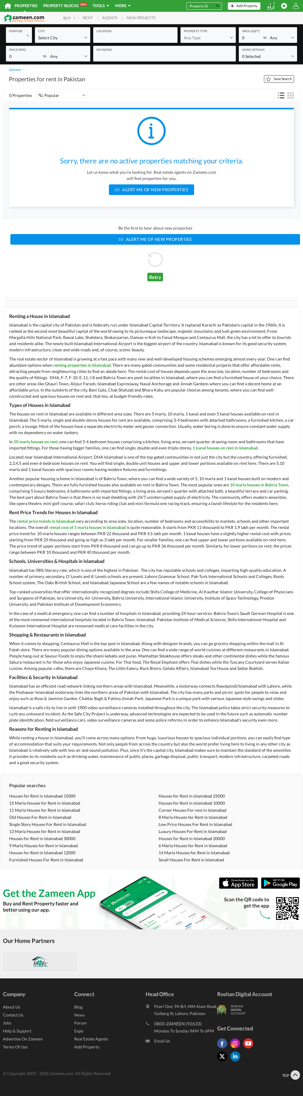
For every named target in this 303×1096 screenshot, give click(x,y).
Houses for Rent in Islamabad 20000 (192, 838)
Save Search (283, 79)
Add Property (86, 1046)
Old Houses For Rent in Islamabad (40, 817)
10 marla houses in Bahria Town (259, 484)
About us (11, 1006)
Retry (155, 277)
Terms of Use (15, 1046)
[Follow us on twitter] (223, 1061)
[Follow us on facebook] (223, 1048)
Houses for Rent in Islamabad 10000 (192, 803)
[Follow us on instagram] (236, 1048)
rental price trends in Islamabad (46, 521)
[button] (19, 35)
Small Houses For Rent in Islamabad (191, 859)
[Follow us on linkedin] (236, 1061)
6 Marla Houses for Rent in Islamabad (193, 845)
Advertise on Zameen (23, 1038)
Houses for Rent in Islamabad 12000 (42, 852)
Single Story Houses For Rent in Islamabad (47, 824)
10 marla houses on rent (36, 441)
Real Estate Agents (91, 1038)
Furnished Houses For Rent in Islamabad (46, 859)
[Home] (8, 6)
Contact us (13, 1014)
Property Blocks (64, 5)
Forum (80, 1022)
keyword (104, 49)
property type (195, 31)
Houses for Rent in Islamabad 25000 (192, 795)
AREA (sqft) (251, 31)
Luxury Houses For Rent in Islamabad (193, 831)
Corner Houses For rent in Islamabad (192, 810)
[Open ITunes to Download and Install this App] (240, 887)
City (41, 31)
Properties (25, 5)
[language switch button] (270, 6)
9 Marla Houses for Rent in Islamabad (43, 845)
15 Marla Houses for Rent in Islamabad (44, 803)
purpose (15, 31)
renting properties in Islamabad (82, 365)
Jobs (7, 1022)
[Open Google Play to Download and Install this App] (280, 887)
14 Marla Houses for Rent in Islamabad (194, 852)
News (79, 1014)
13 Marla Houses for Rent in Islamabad (44, 831)
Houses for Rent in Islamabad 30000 (42, 838)
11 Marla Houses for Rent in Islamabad (44, 810)
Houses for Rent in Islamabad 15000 (42, 795)
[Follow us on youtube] (249, 1048)
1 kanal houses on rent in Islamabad (225, 447)
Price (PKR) (17, 49)
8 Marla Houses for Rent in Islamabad (193, 817)
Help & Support (17, 1030)
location (104, 31)
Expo (78, 1030)
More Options (253, 49)
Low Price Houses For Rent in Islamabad (195, 824)
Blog (78, 1006)
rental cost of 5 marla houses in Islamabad (87, 527)
